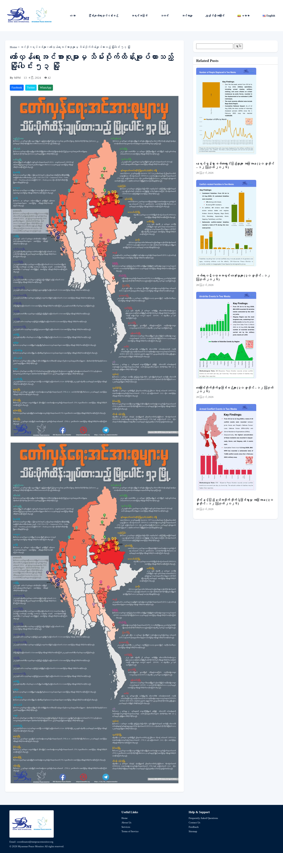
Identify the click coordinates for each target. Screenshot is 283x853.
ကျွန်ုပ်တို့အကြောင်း (215, 15)
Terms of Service (130, 831)
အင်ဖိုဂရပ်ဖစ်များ (33, 47)
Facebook (17, 87)
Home (14, 47)
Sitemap (193, 831)
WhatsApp (45, 87)
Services (125, 826)
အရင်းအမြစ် (139, 15)
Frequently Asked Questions (203, 818)
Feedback (194, 826)
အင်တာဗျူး (187, 15)
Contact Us (194, 822)
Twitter (31, 87)
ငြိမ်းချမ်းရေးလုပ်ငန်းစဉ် (103, 15)
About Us (126, 822)
